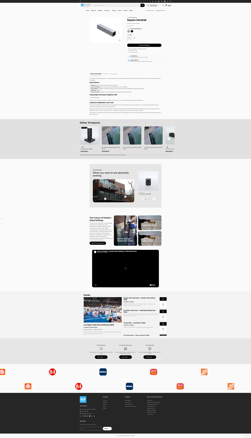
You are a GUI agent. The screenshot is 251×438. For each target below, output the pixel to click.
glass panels (118, 108)
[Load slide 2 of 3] (148, 199)
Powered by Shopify (130, 435)
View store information (133, 52)
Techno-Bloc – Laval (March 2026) (134, 323)
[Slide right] (169, 138)
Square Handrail (98, 100)
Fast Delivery (101, 345)
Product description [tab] (96, 74)
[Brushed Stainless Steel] (129, 31)
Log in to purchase (144, 45)
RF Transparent (132, 17)
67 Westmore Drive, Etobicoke (89, 409)
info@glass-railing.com (87, 413)
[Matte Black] (132, 31)
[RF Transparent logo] (83, 402)
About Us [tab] (106, 74)
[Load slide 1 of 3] (146, 199)
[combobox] (118, 5)
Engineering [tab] (113, 74)
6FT (134, 38)
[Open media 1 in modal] (106, 30)
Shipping (129, 23)
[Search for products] (143, 5)
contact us (111, 110)
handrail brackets (115, 100)
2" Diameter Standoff (145, 194)
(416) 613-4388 (85, 411)
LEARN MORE (100, 357)
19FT (130, 38)
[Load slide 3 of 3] (151, 199)
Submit (106, 428)
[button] (168, 5)
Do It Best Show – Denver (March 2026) (136, 335)
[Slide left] (82, 138)
